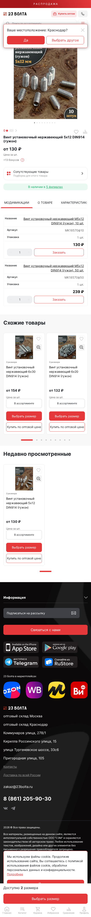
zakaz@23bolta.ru (18, 787)
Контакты (10, 766)
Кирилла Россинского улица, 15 (30, 741)
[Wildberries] (34, 690)
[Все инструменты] (79, 690)
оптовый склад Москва (22, 716)
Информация (14, 597)
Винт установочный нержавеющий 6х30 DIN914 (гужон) (21, 371)
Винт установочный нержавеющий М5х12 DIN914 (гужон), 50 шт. (53, 268)
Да (26, 40)
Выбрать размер (45, 899)
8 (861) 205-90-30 (27, 799)
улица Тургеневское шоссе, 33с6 (31, 750)
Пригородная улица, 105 (23, 758)
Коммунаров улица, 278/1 (24, 733)
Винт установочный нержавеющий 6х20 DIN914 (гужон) (63, 371)
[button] (82, 23)
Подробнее (15, 874)
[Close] (82, 30)
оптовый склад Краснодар (25, 724)
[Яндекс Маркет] (56, 690)
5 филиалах (54, 187)
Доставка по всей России (21, 775)
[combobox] (40, 23)
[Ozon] (11, 690)
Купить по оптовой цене (24, 427)
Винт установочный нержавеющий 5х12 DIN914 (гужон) (20, 503)
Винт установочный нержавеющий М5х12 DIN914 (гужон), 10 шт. (53, 221)
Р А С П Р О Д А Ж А (45, 3)
